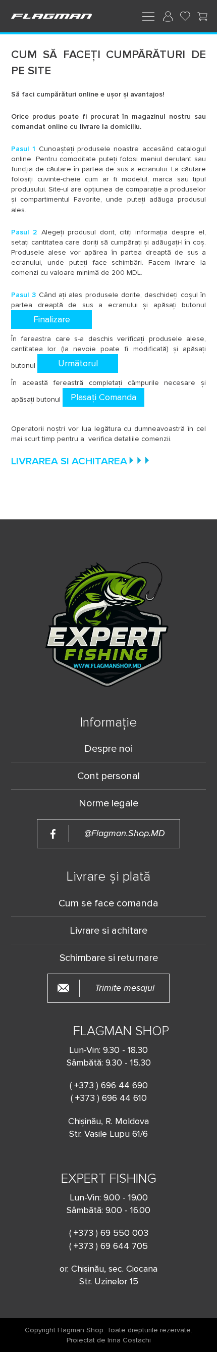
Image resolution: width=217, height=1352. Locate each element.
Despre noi (108, 749)
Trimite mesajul (124, 988)
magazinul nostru (161, 116)
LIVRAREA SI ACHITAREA (69, 461)
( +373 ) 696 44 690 (109, 1085)
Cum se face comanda (108, 903)
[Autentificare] (168, 16)
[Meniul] (148, 15)
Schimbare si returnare (109, 958)
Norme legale (108, 803)
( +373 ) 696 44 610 (109, 1097)
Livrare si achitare (108, 931)
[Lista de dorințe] (185, 16)
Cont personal (108, 776)
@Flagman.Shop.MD (124, 833)
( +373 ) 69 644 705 (108, 1245)
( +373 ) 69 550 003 (108, 1232)
